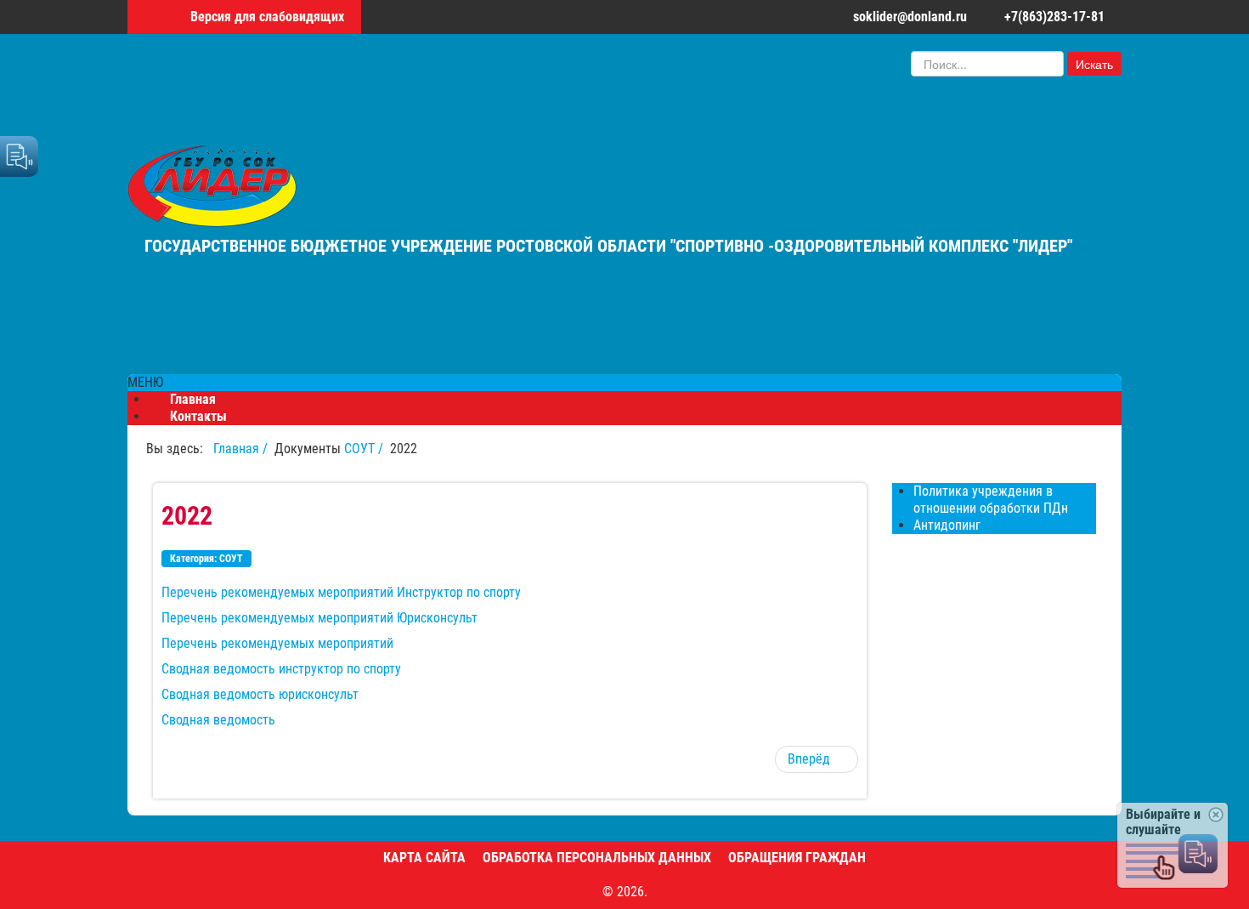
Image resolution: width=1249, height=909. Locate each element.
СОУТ (231, 559)
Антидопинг (947, 525)
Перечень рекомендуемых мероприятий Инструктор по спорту (341, 592)
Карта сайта (424, 857)
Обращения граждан (797, 857)
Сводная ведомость (218, 720)
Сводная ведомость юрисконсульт (260, 694)
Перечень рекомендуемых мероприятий (277, 643)
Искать (1094, 63)
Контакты (198, 416)
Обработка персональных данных (597, 857)
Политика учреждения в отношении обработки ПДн (990, 499)
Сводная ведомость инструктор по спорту (281, 669)
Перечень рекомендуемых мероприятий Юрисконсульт (319, 618)
